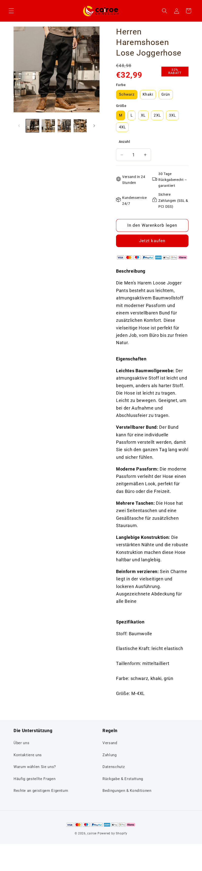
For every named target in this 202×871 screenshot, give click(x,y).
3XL (172, 115)
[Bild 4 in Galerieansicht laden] (80, 126)
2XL (157, 115)
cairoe (92, 833)
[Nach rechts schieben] (94, 125)
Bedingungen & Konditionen (127, 790)
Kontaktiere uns (28, 755)
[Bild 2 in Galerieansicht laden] (48, 126)
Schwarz (127, 94)
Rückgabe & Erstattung (122, 779)
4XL (122, 127)
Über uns (21, 743)
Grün (165, 94)
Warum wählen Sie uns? (35, 767)
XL (143, 115)
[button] (11, 11)
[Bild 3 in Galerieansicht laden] (64, 126)
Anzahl (124, 142)
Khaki (148, 94)
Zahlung (109, 755)
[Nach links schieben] (19, 125)
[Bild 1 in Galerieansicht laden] (32, 126)
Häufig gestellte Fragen (34, 779)
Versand (109, 743)
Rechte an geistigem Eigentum (41, 790)
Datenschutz (113, 767)
